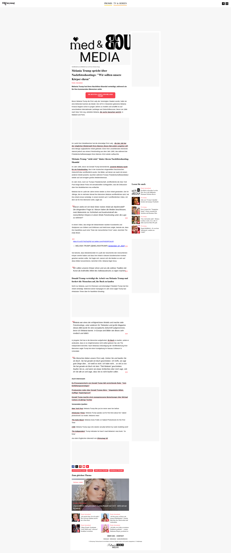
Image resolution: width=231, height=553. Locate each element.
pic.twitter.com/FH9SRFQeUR (103, 241)
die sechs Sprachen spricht (110, 112)
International (79, 82)
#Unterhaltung (79, 470)
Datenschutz (113, 538)
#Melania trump (101, 470)
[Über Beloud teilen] (87, 466)
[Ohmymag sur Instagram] (227, 3)
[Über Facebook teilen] (73, 466)
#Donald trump (116, 470)
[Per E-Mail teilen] (84, 466)
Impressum (106, 538)
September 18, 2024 (116, 246)
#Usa (90, 470)
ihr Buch (111, 340)
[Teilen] (80, 466)
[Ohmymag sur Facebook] (223, 3)
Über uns (111, 536)
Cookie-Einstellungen (122, 538)
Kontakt (120, 536)
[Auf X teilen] (76, 466)
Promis (108, 3)
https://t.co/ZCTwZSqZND (82, 241)
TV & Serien (120, 3)
